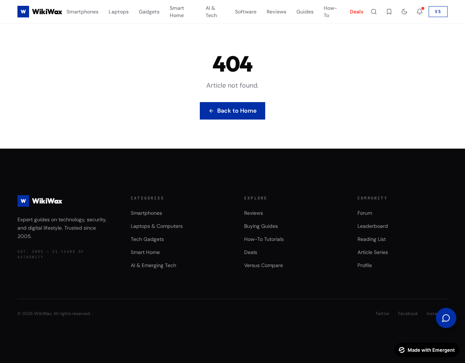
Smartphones (82, 11)
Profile (364, 265)
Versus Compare (263, 265)
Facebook (408, 313)
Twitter (382, 313)
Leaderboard (372, 226)
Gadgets (149, 11)
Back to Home (236, 110)
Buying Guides (261, 226)
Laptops (119, 11)
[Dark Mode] (404, 11)
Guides (305, 11)
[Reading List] (389, 11)
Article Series (372, 252)
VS (438, 12)
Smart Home (177, 12)
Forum (364, 213)
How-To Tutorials (264, 239)
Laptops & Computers (157, 226)
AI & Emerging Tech (153, 265)
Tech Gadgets (147, 239)
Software (245, 11)
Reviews (276, 11)
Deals (356, 11)
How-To (330, 12)
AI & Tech (211, 12)
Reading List (371, 239)
